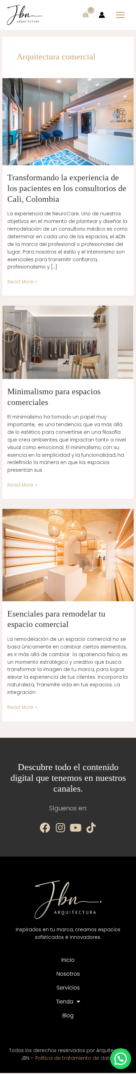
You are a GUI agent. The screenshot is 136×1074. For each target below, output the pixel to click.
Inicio (68, 960)
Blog (68, 1015)
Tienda (64, 1001)
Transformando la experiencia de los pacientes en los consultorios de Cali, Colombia (66, 188)
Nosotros (68, 973)
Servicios (68, 987)
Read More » (22, 281)
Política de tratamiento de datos (75, 1058)
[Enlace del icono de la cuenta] (102, 15)
